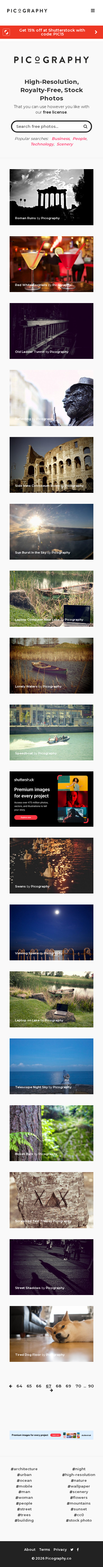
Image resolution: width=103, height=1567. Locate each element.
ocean (26, 1480)
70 (78, 1386)
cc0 (80, 1515)
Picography (50, 218)
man (25, 1491)
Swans (21, 886)
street (26, 1509)
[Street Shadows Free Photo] (51, 1241)
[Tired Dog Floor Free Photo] (51, 1307)
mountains (80, 1503)
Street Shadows (28, 1288)
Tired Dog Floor (28, 1355)
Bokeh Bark (24, 1154)
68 (58, 1386)
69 (68, 1386)
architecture (26, 1469)
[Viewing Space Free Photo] (51, 906)
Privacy (60, 1549)
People (80, 138)
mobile (25, 1486)
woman (25, 1497)
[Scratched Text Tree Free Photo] (51, 1174)
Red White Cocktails (31, 285)
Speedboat (24, 753)
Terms (44, 1549)
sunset (80, 1509)
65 (29, 1386)
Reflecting (23, 419)
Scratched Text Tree (32, 1221)
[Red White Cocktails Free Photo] (51, 238)
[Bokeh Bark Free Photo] (51, 1107)
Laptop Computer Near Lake (37, 620)
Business (60, 138)
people (25, 1503)
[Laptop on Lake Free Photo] (51, 973)
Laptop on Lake (27, 1020)
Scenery (65, 144)
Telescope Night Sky (32, 1087)
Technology (42, 144)
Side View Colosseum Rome (38, 486)
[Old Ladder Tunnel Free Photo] (51, 305)
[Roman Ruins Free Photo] (51, 171)
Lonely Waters (26, 686)
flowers (80, 1497)
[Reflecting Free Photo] (51, 371)
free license (55, 112)
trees (26, 1515)
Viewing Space (27, 953)
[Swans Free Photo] (51, 839)
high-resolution (80, 1474)
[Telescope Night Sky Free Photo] (51, 1040)
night (80, 1469)
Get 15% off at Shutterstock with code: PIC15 (52, 32)
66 (38, 1386)
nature (80, 1480)
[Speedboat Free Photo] (51, 706)
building (26, 1520)
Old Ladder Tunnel (30, 352)
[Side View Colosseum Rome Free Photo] (51, 438)
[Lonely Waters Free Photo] (51, 639)
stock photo (80, 1520)
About (29, 1549)
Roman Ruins (26, 218)
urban (26, 1474)
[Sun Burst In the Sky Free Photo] (51, 505)
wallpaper (80, 1486)
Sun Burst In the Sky (31, 552)
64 (19, 1386)
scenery (80, 1491)
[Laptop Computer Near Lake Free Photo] (51, 572)
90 (91, 1386)
